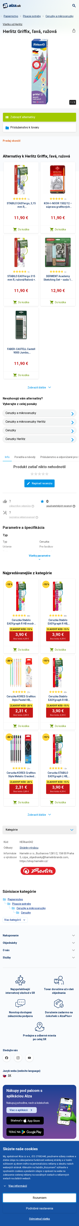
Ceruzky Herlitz (15, 439)
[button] (39, 935)
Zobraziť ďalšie (37, 387)
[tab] (7, 457)
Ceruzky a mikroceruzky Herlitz (26, 421)
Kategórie (12, 829)
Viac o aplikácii (19, 1110)
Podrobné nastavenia (39, 1208)
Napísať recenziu (42, 483)
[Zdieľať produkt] (73, 30)
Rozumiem (39, 1198)
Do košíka (23, 229)
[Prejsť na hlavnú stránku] (12, 5)
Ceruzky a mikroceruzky (59, 16)
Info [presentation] (7, 457)
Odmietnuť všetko (39, 1218)
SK (9, 1075)
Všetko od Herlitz (12, 24)
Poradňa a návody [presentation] (25, 457)
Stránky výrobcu (29, 847)
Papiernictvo (11, 16)
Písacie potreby (32, 16)
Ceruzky (11, 430)
